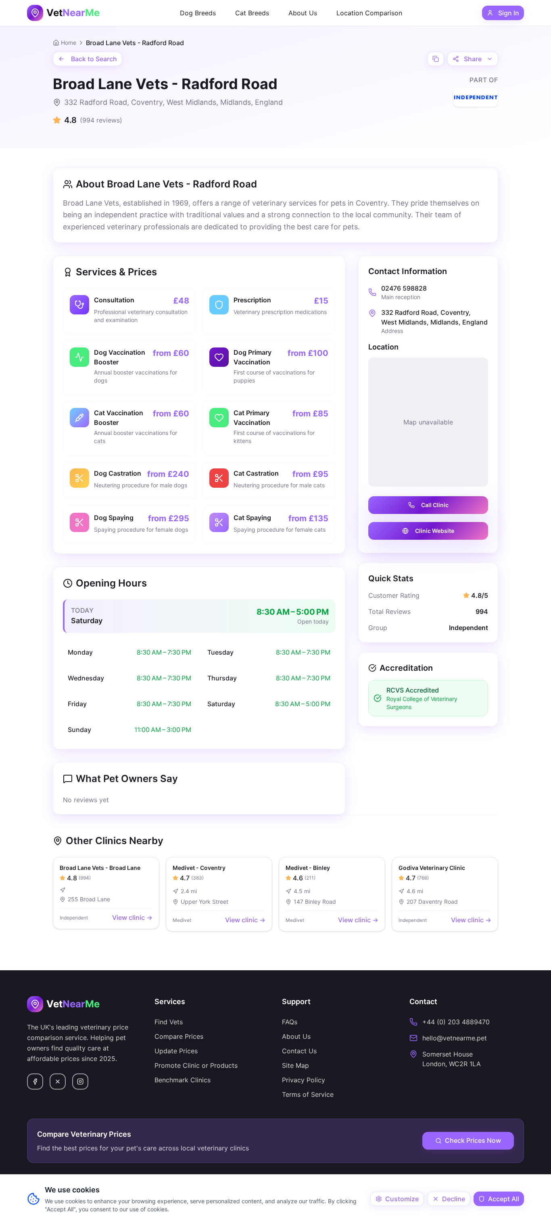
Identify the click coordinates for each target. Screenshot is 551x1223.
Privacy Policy (303, 1080)
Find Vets (168, 1022)
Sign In (508, 13)
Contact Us (299, 1051)
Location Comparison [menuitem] (369, 13)
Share (473, 59)
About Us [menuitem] (302, 13)
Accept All (503, 1199)
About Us (296, 1036)
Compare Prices (178, 1036)
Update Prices (176, 1051)
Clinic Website (434, 530)
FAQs (289, 1022)
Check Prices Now (473, 1140)
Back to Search (94, 59)
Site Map (295, 1065)
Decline (453, 1199)
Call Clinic (435, 504)
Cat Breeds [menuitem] (252, 13)
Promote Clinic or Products (196, 1065)
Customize (402, 1199)
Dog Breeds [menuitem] (198, 13)
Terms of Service (308, 1094)
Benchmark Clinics (182, 1080)
